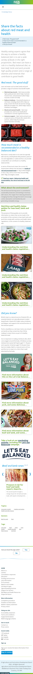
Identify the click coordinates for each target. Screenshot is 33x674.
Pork (12, 519)
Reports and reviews (7, 584)
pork (22, 527)
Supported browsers (7, 617)
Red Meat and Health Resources (11, 592)
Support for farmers (7, 590)
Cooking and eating (19, 509)
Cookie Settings (4, 673)
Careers (3, 572)
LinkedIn (5, 637)
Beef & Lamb (4, 519)
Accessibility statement (8, 613)
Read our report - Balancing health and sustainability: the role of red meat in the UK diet (15, 180)
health (3, 529)
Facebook (6, 633)
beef (10, 527)
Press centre (5, 627)
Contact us (4, 625)
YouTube (6, 639)
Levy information (6, 580)
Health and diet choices (7, 511)
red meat (3, 527)
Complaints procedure (8, 600)
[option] (16, 482)
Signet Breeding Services (8, 588)
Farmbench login (6, 586)
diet (20, 529)
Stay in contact (6, 652)
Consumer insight (6, 509)
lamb (16, 527)
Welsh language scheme (8, 619)
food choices (4, 531)
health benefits (12, 529)
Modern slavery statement (9, 604)
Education (4, 576)
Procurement (5, 582)
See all (26, 465)
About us (4, 570)
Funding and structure (8, 578)
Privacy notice (5, 606)
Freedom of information (8, 602)
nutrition (13, 531)
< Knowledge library (6, 12)
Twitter (5, 635)
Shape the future (6, 594)
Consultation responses (8, 574)
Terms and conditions (7, 615)
